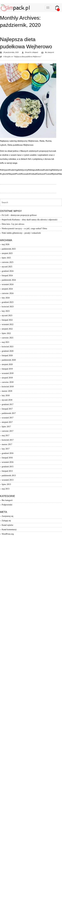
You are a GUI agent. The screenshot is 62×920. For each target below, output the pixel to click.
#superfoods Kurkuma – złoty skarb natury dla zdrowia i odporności (29, 220)
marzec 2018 (7, 391)
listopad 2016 (7, 458)
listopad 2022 (7, 320)
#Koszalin (24, 174)
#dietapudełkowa (35, 170)
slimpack (35, 52)
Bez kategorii (49, 52)
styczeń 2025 (7, 267)
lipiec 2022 (6, 333)
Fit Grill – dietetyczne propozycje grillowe (19, 215)
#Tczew (47, 174)
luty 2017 (6, 449)
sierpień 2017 (7, 422)
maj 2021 (5, 342)
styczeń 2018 (7, 400)
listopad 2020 (7, 355)
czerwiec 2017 (7, 431)
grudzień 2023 (7, 302)
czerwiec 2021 (7, 338)
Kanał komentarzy (9, 529)
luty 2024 (6, 298)
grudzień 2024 (7, 271)
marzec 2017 (7, 444)
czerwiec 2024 (7, 293)
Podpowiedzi (7, 505)
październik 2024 (9, 280)
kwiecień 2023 (8, 307)
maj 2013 (5, 489)
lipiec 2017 (6, 427)
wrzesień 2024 (7, 284)
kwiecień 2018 (8, 387)
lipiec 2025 (6, 258)
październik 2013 (9, 475)
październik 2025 (9, 249)
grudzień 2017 (7, 404)
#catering (47, 170)
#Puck (17, 174)
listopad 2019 (7, 369)
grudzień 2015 (7, 467)
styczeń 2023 (7, 315)
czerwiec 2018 (7, 382)
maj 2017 (5, 435)
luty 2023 (6, 311)
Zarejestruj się (7, 516)
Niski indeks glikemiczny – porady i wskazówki (21, 233)
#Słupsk (11, 174)
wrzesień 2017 (7, 418)
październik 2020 (9, 360)
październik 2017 (9, 413)
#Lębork (3, 174)
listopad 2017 (7, 409)
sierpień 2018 (7, 378)
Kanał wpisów (7, 525)
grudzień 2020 (7, 351)
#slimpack (4, 170)
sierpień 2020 (7, 364)
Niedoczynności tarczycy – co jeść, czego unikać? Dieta (24, 228)
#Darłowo (39, 174)
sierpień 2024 (7, 289)
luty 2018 (6, 395)
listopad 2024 (7, 275)
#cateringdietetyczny (18, 170)
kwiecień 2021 (8, 347)
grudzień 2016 (7, 453)
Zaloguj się (6, 521)
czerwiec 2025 (7, 262)
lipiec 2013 (6, 484)
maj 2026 (5, 244)
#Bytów (54, 174)
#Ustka (32, 174)
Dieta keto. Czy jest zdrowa (13, 224)
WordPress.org (8, 534)
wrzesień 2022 (7, 324)
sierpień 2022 (7, 329)
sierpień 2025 (7, 253)
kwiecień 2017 (8, 440)
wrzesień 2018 (7, 373)
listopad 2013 (7, 471)
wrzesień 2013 (7, 480)
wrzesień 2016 (7, 462)
